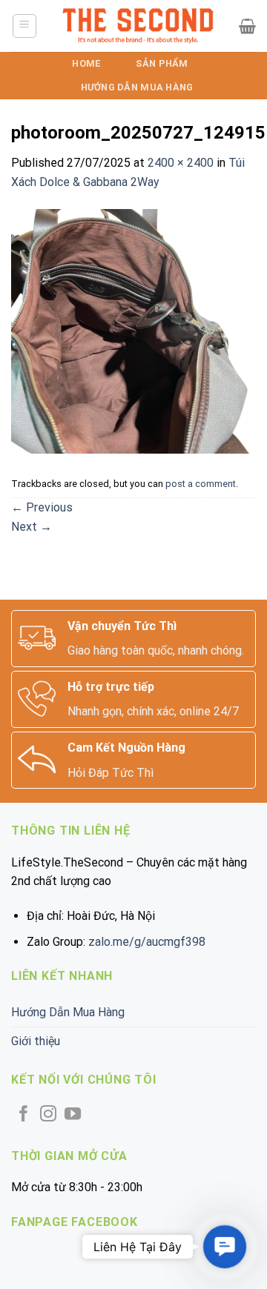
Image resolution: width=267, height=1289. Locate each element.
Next (31, 527)
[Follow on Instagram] (48, 1115)
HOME (86, 63)
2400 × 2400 (181, 163)
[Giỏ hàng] (247, 26)
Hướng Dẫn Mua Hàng (137, 87)
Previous (42, 507)
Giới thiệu (35, 1041)
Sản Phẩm (162, 63)
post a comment (200, 483)
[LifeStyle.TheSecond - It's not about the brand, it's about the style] (138, 26)
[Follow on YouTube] (73, 1115)
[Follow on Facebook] (24, 1115)
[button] (224, 1246)
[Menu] (25, 26)
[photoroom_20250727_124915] (133, 331)
